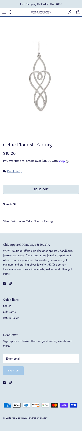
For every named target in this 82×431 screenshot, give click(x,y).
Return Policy (11, 318)
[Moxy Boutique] (41, 12)
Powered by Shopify (37, 418)
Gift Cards (9, 312)
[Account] (69, 12)
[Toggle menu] (4, 12)
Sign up (13, 370)
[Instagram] (10, 283)
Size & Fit (9, 204)
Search (7, 306)
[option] (41, 78)
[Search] (12, 12)
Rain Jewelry (14, 171)
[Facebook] (4, 283)
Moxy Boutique (19, 418)
